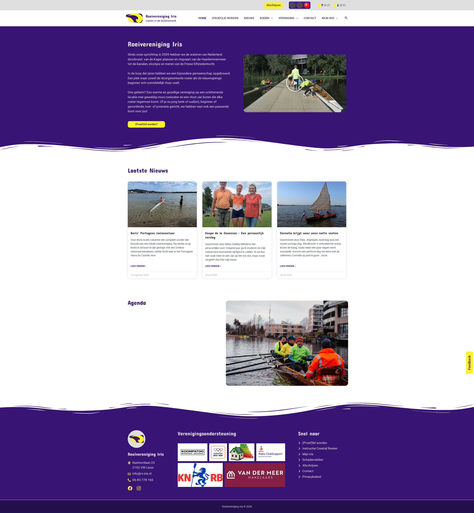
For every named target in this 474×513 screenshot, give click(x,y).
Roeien (264, 18)
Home (202, 18)
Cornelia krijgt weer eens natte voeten (309, 233)
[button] (346, 18)
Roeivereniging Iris (161, 16)
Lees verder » (138, 266)
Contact (310, 18)
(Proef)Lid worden (225, 18)
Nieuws (249, 18)
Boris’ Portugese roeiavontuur (153, 233)
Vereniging (286, 18)
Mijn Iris (328, 18)
